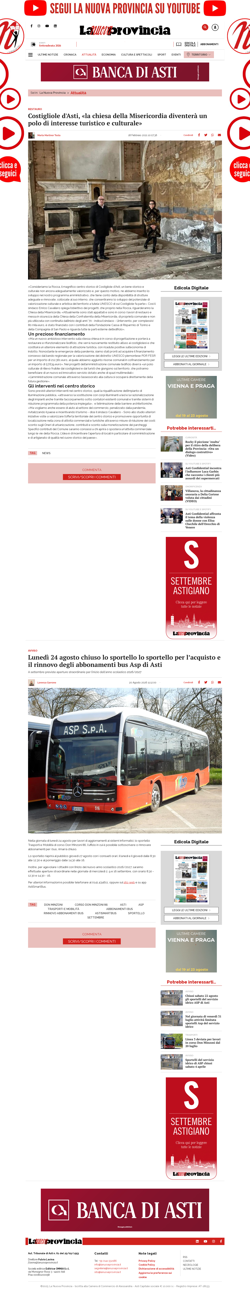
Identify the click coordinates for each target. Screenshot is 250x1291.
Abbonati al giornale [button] (189, 364)
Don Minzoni (53, 904)
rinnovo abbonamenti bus (64, 913)
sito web (129, 882)
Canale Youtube (49, 25)
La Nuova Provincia (53, 92)
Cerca (205, 27)
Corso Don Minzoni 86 (91, 904)
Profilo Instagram (41, 25)
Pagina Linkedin (58, 25)
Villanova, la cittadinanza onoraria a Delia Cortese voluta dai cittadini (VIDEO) (203, 496)
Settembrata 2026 (50, 45)
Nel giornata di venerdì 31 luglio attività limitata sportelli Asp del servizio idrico (203, 1021)
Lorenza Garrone (46, 682)
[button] (215, 27)
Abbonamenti (209, 44)
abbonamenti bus (119, 909)
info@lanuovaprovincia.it (107, 1264)
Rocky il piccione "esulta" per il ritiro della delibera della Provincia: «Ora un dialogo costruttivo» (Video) (202, 448)
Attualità (78, 93)
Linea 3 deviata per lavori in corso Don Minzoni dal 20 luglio (203, 1042)
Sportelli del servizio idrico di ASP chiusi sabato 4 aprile (199, 1063)
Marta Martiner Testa (49, 135)
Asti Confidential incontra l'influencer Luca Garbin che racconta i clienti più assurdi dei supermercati (203, 473)
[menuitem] (48, 54)
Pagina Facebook (34, 25)
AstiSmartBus (105, 913)
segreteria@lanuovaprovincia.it (111, 1268)
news (46, 453)
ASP (141, 904)
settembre (95, 917)
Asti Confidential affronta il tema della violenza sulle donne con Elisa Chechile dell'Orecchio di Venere (203, 520)
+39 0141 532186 (108, 1260)
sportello (136, 913)
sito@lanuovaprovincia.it (107, 1272)
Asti (123, 904)
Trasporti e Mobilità (63, 909)
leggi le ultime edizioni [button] (189, 356)
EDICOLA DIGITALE (190, 44)
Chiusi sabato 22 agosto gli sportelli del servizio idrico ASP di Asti (201, 999)
